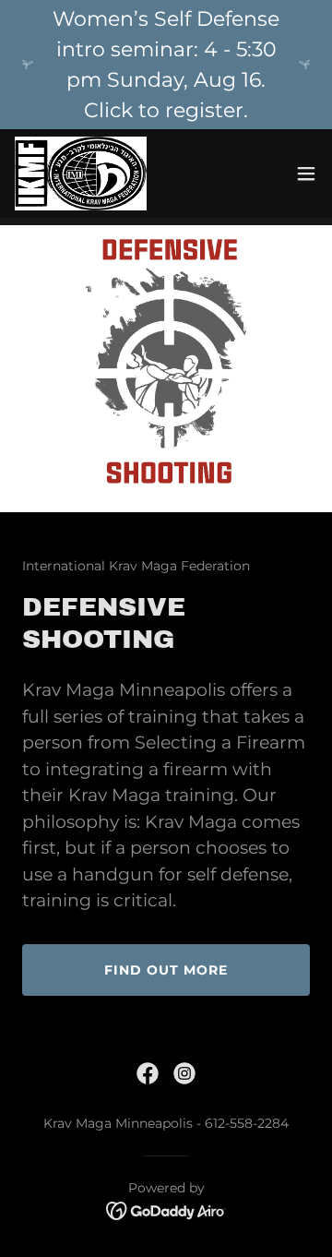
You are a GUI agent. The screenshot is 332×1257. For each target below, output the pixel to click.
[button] (306, 173)
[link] (81, 173)
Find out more (166, 970)
